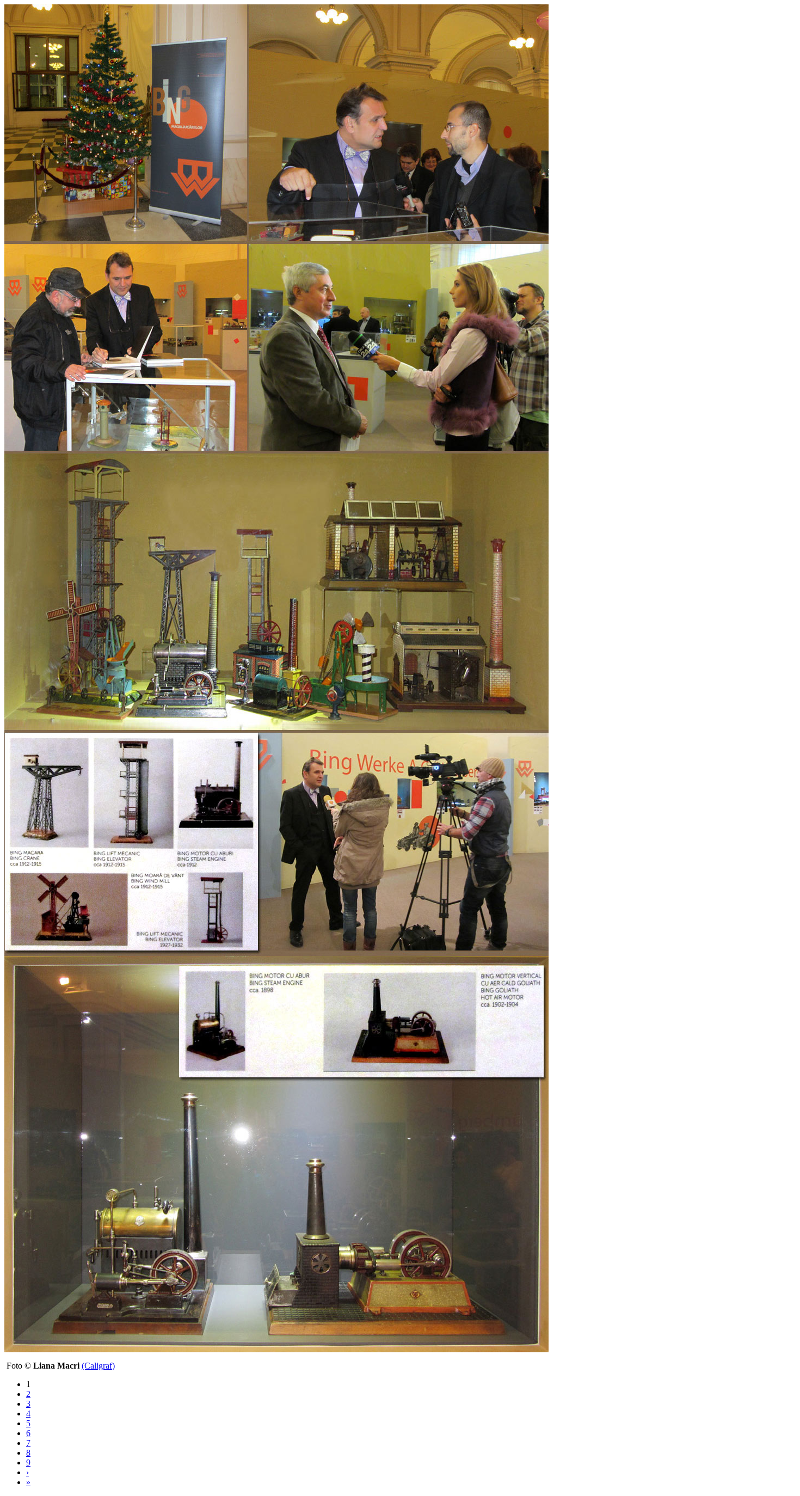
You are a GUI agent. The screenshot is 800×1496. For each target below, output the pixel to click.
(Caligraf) (98, 1365)
